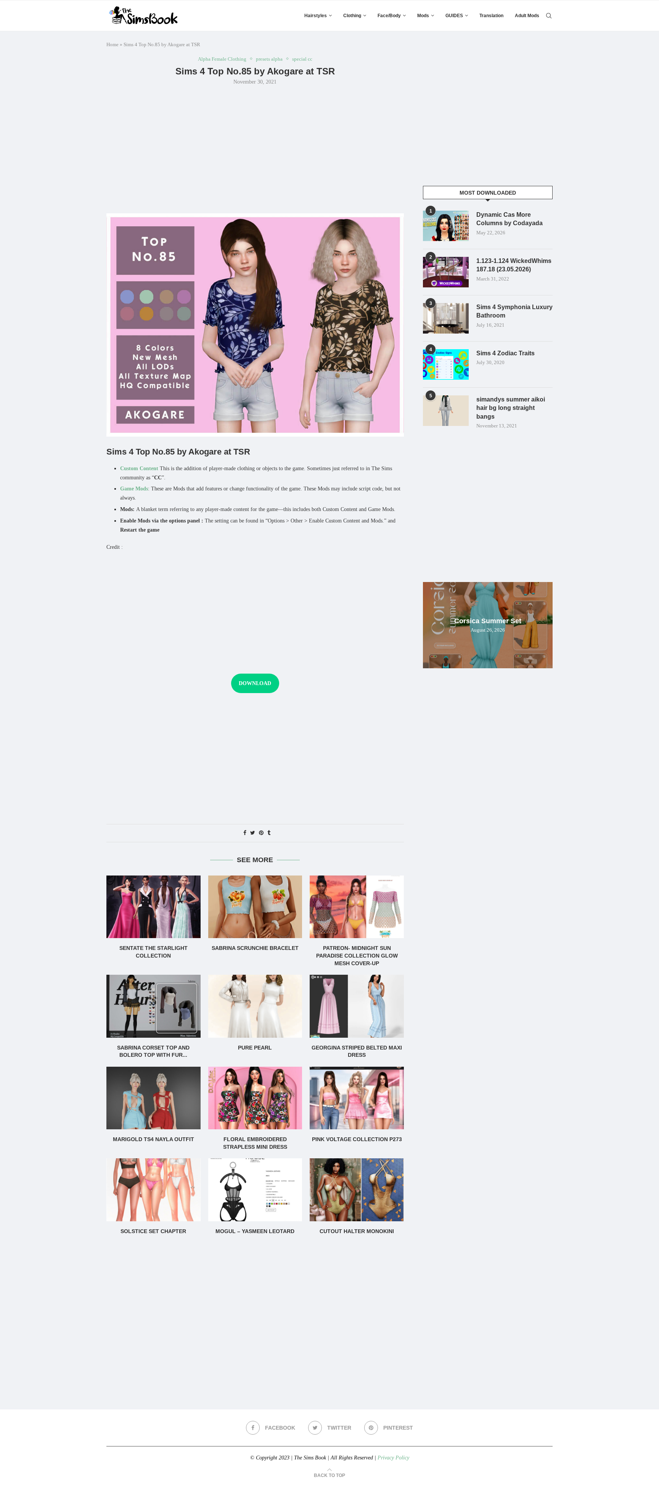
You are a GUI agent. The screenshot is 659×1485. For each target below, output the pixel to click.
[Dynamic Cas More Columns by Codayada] (446, 226)
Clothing (352, 15)
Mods (423, 15)
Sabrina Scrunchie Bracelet (255, 948)
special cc (302, 59)
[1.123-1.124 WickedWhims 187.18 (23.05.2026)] (446, 272)
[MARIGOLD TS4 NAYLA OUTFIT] (153, 1098)
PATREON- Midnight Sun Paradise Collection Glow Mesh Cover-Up (357, 955)
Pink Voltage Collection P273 (357, 1139)
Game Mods (134, 489)
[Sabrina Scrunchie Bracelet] (255, 907)
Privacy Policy (393, 1458)
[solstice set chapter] (153, 1189)
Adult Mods (527, 15)
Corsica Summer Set (487, 621)
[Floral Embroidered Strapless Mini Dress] (255, 1098)
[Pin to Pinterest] (261, 833)
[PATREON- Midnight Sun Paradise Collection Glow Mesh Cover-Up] (357, 907)
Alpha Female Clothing (222, 59)
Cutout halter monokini (357, 1231)
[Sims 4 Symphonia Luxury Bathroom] (446, 318)
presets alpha (269, 59)
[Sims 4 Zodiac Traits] (446, 364)
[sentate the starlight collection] (153, 907)
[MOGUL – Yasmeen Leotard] (255, 1189)
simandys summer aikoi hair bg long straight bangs (510, 408)
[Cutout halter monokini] (357, 1189)
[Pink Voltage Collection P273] (357, 1098)
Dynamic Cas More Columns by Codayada (509, 218)
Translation (491, 15)
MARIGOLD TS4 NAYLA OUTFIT (153, 1139)
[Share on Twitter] (252, 833)
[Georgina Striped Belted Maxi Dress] (357, 1006)
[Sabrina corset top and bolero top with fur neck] (153, 1006)
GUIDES (454, 15)
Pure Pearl (255, 1048)
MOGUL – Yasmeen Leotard (254, 1231)
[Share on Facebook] (244, 833)
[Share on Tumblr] (268, 833)
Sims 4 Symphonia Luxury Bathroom (514, 311)
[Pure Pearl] (255, 1006)
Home (112, 44)
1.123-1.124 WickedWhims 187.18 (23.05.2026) (513, 265)
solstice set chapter (153, 1231)
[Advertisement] (255, 148)
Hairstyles (315, 15)
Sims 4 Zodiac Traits (505, 353)
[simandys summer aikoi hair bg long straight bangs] (446, 410)
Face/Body (389, 15)
